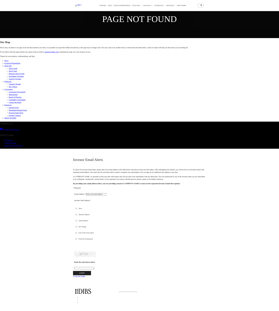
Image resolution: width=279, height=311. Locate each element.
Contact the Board (15, 102)
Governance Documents (17, 92)
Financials (7, 81)
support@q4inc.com (52, 52)
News (6, 61)
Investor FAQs (14, 108)
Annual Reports (83, 220)
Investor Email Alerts (16, 113)
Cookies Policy (168, 289)
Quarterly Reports (84, 214)
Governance (8, 89)
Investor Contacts (15, 115)
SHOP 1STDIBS (10, 118)
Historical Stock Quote (16, 74)
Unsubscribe (79, 276)
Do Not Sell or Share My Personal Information (166, 292)
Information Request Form (18, 110)
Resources (7, 105)
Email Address (79, 194)
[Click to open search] (200, 5)
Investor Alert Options (82, 200)
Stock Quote (13, 68)
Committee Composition (17, 100)
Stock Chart (13, 71)
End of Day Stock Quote (86, 233)
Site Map (154, 294)
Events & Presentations (12, 63)
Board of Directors (15, 97)
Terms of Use (188, 292)
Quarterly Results (15, 84)
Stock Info (8, 66)
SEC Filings (13, 87)
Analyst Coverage (15, 79)
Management (13, 95)
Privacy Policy (156, 289)
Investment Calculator (16, 76)
